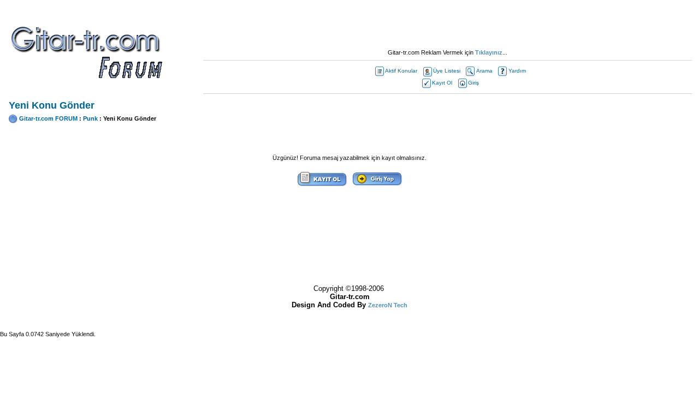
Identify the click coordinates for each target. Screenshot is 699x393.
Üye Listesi (446, 71)
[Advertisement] (448, 24)
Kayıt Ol (442, 83)
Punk (90, 118)
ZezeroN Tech (387, 305)
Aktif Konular (401, 71)
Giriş (473, 83)
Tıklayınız (488, 52)
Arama (484, 71)
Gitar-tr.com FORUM (48, 118)
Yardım (517, 71)
